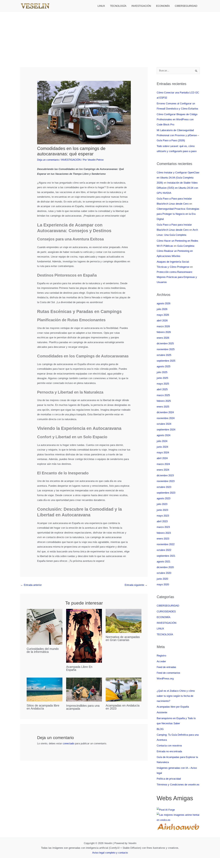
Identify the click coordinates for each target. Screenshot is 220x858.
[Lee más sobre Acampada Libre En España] (84, 635)
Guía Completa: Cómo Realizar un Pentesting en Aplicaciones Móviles (176, 251)
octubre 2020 (164, 573)
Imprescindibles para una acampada (83, 707)
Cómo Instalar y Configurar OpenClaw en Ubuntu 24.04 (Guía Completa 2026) (178, 177)
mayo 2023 (163, 515)
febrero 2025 (164, 401)
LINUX (101, 5)
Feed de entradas (166, 667)
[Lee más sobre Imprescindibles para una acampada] (84, 689)
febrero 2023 (164, 533)
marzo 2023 (163, 527)
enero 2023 (163, 538)
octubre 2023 (164, 487)
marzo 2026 (163, 326)
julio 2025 (162, 372)
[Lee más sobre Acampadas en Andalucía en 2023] (123, 689)
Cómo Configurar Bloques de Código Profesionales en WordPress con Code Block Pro (177, 119)
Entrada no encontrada (169, 751)
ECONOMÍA (163, 5)
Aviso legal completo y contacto (110, 852)
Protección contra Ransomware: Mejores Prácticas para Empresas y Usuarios (177, 277)
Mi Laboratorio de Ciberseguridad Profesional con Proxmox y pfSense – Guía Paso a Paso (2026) (178, 135)
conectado (68, 743)
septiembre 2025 (166, 360)
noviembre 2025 (166, 349)
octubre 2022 (164, 550)
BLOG (160, 729)
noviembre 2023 (166, 481)
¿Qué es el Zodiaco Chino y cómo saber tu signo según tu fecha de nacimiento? (176, 695)
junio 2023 (162, 510)
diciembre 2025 (165, 343)
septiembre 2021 (166, 555)
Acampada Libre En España (79, 668)
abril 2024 (162, 458)
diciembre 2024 (165, 412)
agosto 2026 (163, 303)
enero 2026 (163, 337)
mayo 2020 (163, 584)
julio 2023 (162, 504)
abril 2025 (162, 389)
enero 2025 (163, 406)
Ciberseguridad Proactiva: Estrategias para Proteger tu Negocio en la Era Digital (178, 213)
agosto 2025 (163, 366)
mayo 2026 (163, 314)
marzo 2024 (163, 464)
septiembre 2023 (166, 492)
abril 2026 (162, 320)
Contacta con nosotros (169, 745)
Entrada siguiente (136, 585)
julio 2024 (162, 441)
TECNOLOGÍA (118, 5)
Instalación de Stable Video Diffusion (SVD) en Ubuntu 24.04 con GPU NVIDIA (177, 187)
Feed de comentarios (168, 672)
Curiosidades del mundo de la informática (43, 650)
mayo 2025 (163, 383)
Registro (161, 655)
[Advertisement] (110, 34)
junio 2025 (162, 378)
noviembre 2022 (166, 544)
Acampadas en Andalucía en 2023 (122, 707)
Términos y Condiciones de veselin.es (178, 784)
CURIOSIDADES (166, 611)
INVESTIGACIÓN (141, 5)
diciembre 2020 (165, 567)
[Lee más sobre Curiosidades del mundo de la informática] (44, 626)
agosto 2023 (163, 498)
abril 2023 (162, 521)
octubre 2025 (164, 355)
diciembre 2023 (165, 475)
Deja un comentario (48, 159)
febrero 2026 (164, 332)
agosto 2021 (163, 561)
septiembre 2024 (166, 429)
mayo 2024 (163, 452)
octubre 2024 (164, 423)
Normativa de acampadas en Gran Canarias (123, 638)
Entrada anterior (31, 585)
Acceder (161, 661)
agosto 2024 (163, 435)
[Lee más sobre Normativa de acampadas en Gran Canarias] (123, 620)
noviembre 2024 (166, 418)
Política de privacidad (169, 778)
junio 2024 (162, 446)
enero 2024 (163, 469)
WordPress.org (165, 678)
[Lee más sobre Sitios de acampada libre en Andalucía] (44, 689)
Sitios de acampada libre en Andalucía (43, 707)
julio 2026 (162, 309)
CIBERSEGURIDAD (186, 5)
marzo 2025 (163, 395)
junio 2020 (162, 578)
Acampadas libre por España (173, 706)
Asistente (162, 712)
